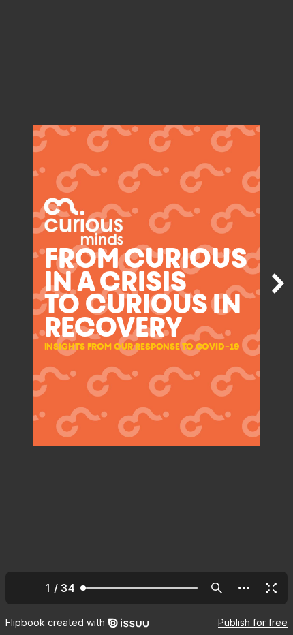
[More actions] (244, 588)
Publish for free (253, 622)
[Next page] (276, 305)
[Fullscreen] (271, 588)
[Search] (216, 588)
